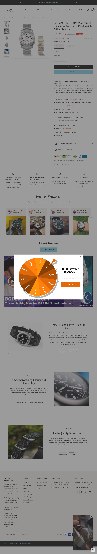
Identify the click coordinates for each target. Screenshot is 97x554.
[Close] (80, 257)
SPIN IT (70, 284)
